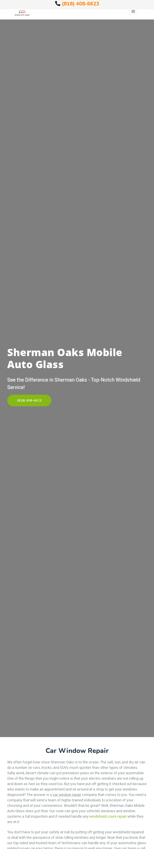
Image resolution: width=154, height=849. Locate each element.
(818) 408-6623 (80, 3)
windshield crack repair (108, 816)
